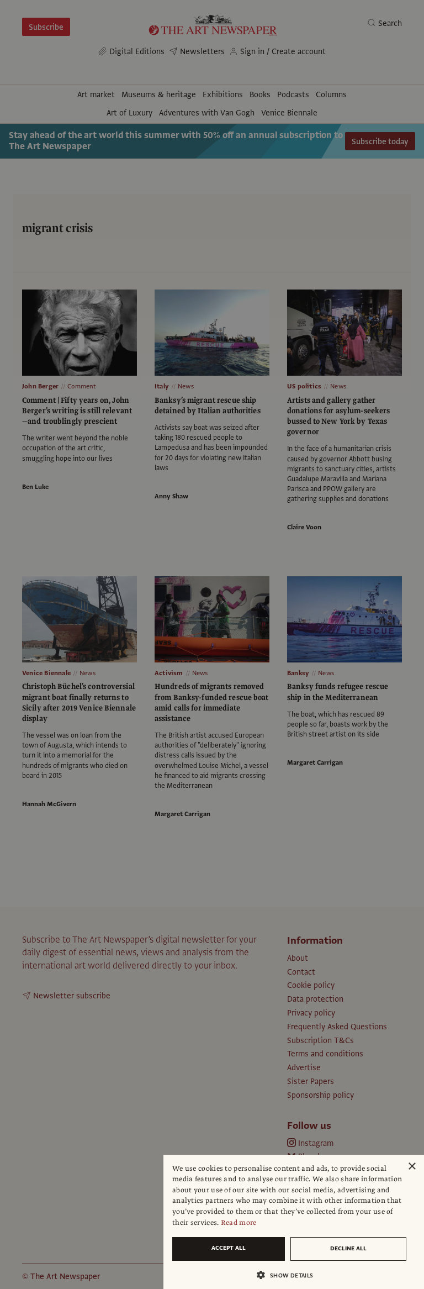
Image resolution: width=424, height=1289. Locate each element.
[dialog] (293, 1222)
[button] (289, 1275)
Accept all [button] (228, 1248)
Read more (239, 1223)
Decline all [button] (348, 1248)
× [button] (411, 1166)
